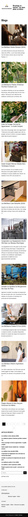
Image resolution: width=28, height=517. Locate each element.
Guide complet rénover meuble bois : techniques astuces (13, 165)
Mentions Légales (12, 496)
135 (24, 424)
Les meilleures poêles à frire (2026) (13, 326)
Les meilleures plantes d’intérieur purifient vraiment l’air (12, 86)
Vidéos (18, 496)
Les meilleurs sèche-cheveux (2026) (13, 47)
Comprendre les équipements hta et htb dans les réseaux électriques (13, 242)
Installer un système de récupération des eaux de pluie (13, 288)
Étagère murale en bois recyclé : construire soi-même (12, 404)
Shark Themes (18, 515)
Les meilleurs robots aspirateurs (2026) (12, 365)
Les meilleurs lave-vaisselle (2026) (13, 203)
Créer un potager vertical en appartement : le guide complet (12, 125)
